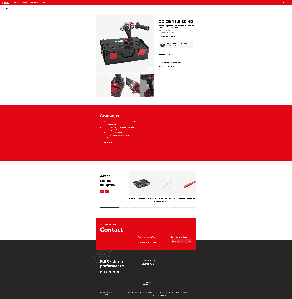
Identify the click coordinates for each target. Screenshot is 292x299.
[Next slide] (107, 191)
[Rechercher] (190, 241)
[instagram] (105, 272)
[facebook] (101, 272)
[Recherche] (289, 2)
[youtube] (110, 272)
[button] (169, 37)
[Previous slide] (102, 191)
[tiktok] (114, 272)
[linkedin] (118, 272)
